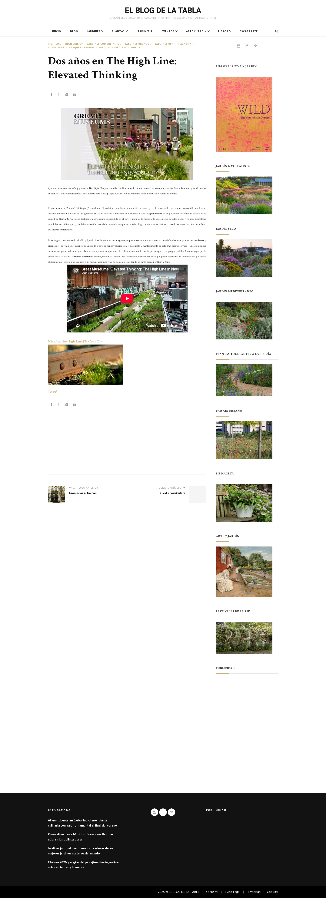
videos (135, 47)
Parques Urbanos (82, 47)
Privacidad (254, 892)
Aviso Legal (232, 892)
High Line (54, 44)
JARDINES (93, 31)
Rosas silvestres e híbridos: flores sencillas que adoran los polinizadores (80, 837)
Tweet (53, 392)
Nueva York (56, 47)
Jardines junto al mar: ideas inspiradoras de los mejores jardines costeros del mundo (80, 851)
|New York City (92, 341)
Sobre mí (212, 892)
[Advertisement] (127, 436)
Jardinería (144, 31)
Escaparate (249, 31)
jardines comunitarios (104, 44)
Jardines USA (164, 44)
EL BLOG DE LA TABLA (163, 10)
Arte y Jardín (196, 31)
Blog (74, 31)
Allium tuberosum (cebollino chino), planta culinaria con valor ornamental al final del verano (82, 823)
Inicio (56, 31)
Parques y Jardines (112, 47)
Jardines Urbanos (138, 44)
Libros (223, 31)
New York (184, 44)
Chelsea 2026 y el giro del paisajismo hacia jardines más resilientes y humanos (84, 865)
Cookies (272, 892)
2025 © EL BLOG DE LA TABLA (179, 892)
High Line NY (74, 44)
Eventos (168, 31)
